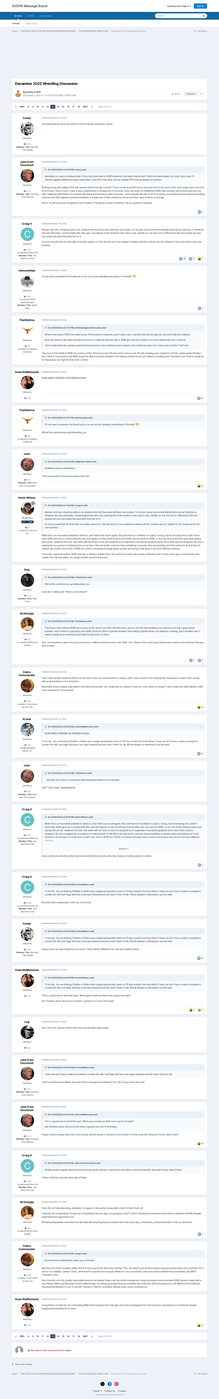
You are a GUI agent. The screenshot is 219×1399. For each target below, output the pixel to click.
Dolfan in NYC (33, 92)
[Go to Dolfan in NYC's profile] (18, 94)
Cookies (122, 1391)
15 (63, 107)
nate (27, 453)
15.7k (28, 191)
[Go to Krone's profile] (27, 729)
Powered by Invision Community (109, 1394)
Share (176, 94)
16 (68, 107)
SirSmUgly (27, 613)
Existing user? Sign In (178, 6)
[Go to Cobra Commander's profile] (27, 685)
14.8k (28, 701)
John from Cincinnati (27, 163)
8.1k (28, 639)
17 (73, 107)
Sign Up (200, 6)
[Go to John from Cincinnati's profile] (27, 175)
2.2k (28, 595)
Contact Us (109, 1391)
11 (42, 107)
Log (26, 1021)
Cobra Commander (27, 673)
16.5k (28, 144)
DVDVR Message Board (30, 6)
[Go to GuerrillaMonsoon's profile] (27, 382)
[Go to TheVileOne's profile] (27, 330)
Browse (18, 16)
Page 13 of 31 (104, 107)
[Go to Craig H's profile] (27, 234)
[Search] (204, 15)
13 (53, 107)
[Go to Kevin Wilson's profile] (27, 508)
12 (48, 107)
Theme (96, 1391)
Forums (16, 23)
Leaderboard (45, 16)
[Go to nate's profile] (27, 464)
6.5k (28, 480)
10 (38, 107)
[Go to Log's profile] (27, 1032)
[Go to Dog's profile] (27, 580)
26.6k (28, 250)
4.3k (28, 1048)
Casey (27, 118)
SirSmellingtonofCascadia (88, 328)
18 (79, 107)
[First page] (16, 107)
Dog (26, 569)
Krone (27, 719)
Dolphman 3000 (83, 461)
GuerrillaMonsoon (27, 372)
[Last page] (92, 107)
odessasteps (26, 270)
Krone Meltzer (82, 884)
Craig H (27, 223)
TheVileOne (27, 320)
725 (28, 745)
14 (58, 107)
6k (28, 527)
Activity (30, 16)
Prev (22, 107)
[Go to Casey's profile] (27, 128)
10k (28, 346)
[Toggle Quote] (46, 169)
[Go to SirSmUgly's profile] (27, 624)
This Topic (192, 16)
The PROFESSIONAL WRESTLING (60, 95)
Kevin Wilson (26, 497)
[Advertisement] (66, 58)
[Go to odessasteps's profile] (27, 281)
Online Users (31, 23)
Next (85, 107)
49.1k (28, 296)
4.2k (28, 398)
